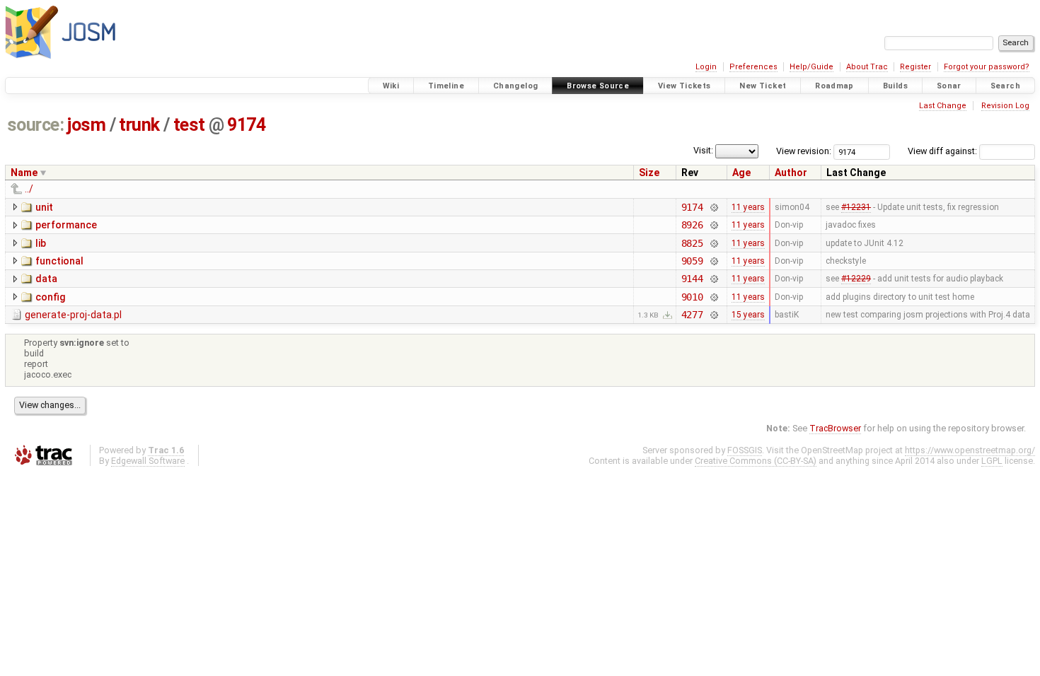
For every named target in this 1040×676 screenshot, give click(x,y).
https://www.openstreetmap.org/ (970, 450)
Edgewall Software (148, 460)
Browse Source (598, 86)
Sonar (949, 86)
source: (35, 125)
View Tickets (684, 86)
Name (24, 172)
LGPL (992, 460)
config (50, 297)
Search (1005, 86)
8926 (692, 225)
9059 (692, 261)
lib (40, 243)
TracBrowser (835, 428)
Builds (895, 86)
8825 (692, 243)
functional (59, 261)
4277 (692, 314)
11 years (748, 207)
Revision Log (1005, 105)
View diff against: (943, 151)
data (46, 278)
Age (741, 172)
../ (29, 188)
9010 (692, 297)
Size (649, 172)
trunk (139, 125)
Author (791, 172)
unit (44, 207)
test (189, 125)
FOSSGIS (744, 450)
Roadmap (834, 86)
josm (86, 125)
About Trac (867, 66)
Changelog (515, 86)
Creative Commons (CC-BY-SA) (755, 460)
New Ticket (762, 86)
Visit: (703, 150)
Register (915, 66)
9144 (692, 278)
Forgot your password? (986, 66)
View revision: (803, 151)
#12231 (856, 207)
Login (706, 66)
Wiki (391, 86)
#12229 (856, 279)
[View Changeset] (713, 207)
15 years (748, 315)
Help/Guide (811, 66)
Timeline (446, 86)
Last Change (942, 105)
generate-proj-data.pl (73, 314)
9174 (246, 125)
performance (66, 225)
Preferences (753, 66)
